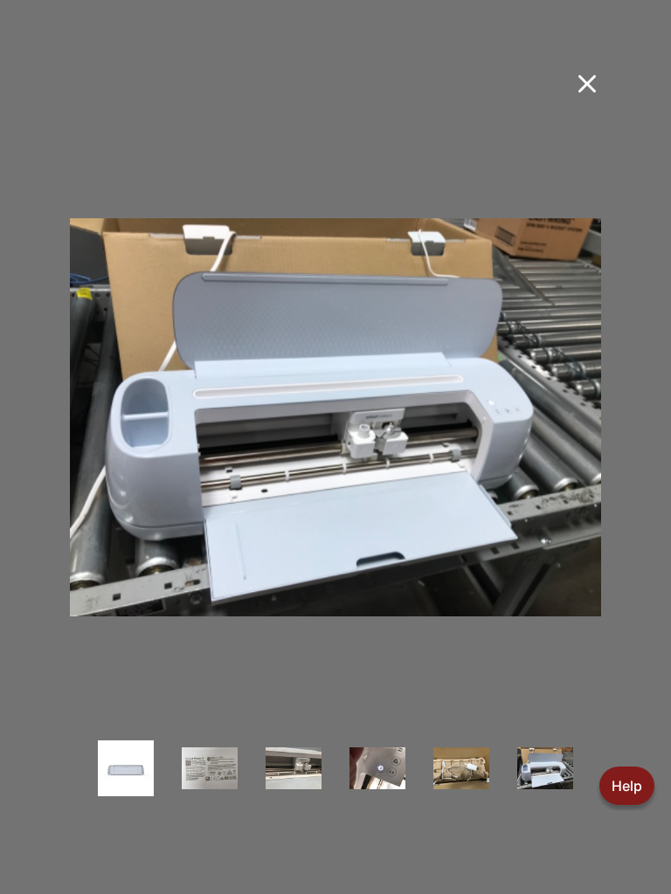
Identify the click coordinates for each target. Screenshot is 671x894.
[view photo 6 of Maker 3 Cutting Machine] (545, 780)
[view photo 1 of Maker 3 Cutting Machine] (126, 780)
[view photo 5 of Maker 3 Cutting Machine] (461, 780)
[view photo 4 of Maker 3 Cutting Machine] (377, 780)
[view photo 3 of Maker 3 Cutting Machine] (294, 780)
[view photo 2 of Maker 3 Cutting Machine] (210, 780)
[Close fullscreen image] (587, 84)
